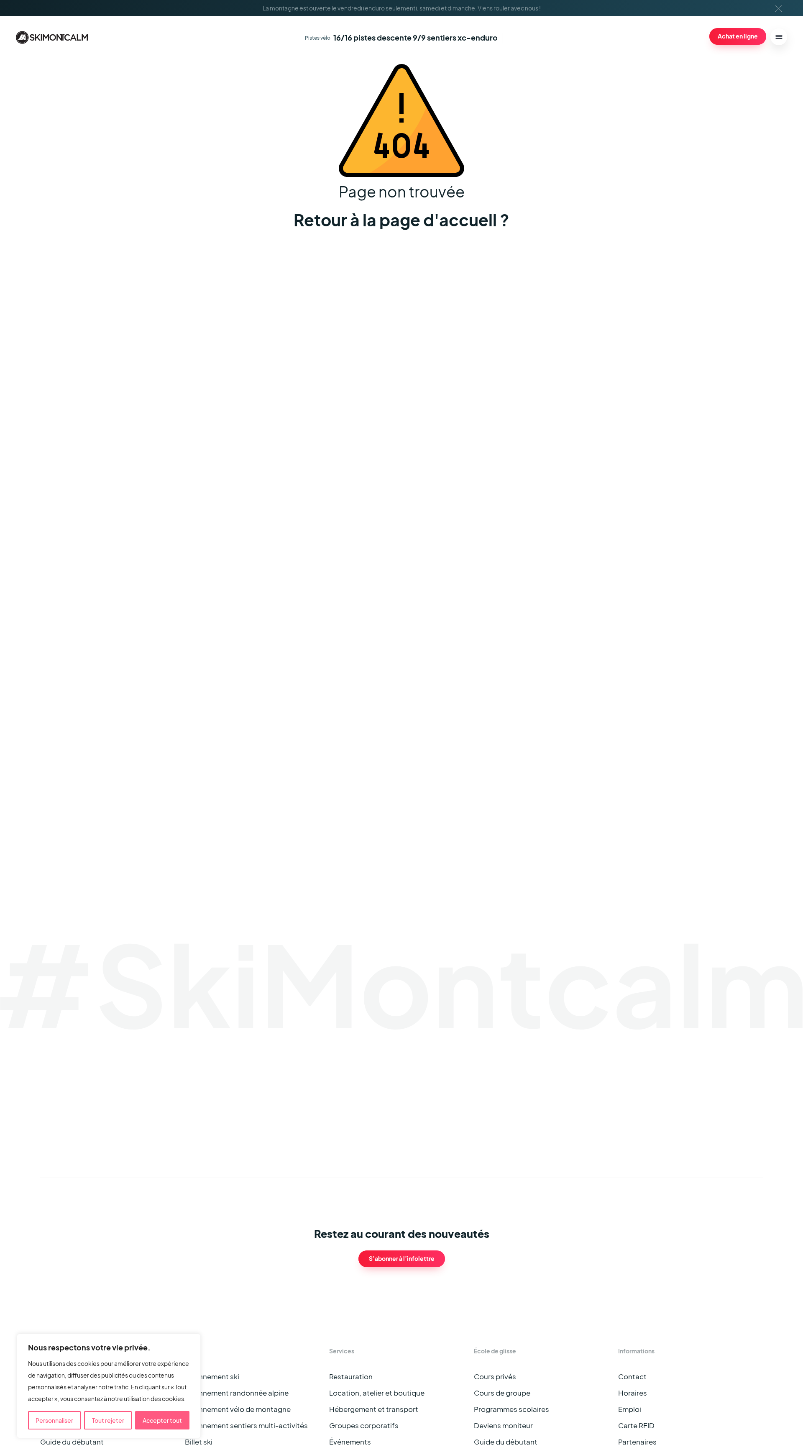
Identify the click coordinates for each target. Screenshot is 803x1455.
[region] (109, 1386)
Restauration (351, 1376)
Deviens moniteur (503, 1425)
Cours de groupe (502, 1392)
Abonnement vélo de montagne (238, 1409)
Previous (671, 1096)
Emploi (629, 1409)
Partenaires (637, 1441)
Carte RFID (636, 1425)
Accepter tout (162, 1420)
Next (688, 1096)
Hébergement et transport (373, 1409)
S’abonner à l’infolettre (402, 1258)
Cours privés (495, 1376)
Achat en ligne (738, 36)
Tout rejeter (108, 1420)
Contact (632, 1376)
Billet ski (198, 1441)
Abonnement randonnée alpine (237, 1392)
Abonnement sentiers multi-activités (246, 1425)
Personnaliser (54, 1420)
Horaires (632, 1392)
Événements (350, 1441)
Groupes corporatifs (364, 1425)
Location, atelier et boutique (377, 1392)
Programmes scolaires (511, 1409)
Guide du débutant (72, 1441)
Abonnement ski (212, 1376)
